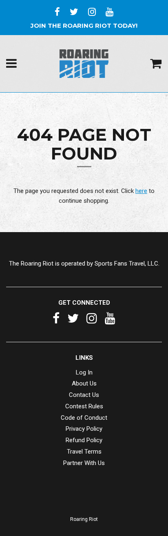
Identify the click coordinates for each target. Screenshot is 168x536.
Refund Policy (84, 440)
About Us (84, 383)
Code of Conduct (84, 417)
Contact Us (84, 395)
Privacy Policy (84, 428)
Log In (84, 372)
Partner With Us (84, 463)
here (141, 191)
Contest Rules (84, 406)
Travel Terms (84, 451)
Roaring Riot (84, 519)
